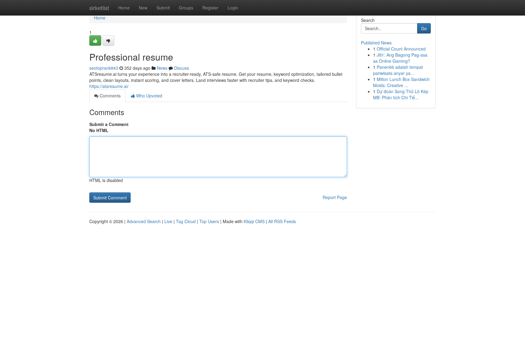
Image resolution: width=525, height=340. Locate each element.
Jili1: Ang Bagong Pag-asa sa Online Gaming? (400, 58)
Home (124, 8)
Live (168, 221)
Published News (376, 43)
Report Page (335, 197)
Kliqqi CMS (254, 221)
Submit (163, 8)
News (162, 68)
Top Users (209, 221)
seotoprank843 (103, 68)
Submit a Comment (109, 124)
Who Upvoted (148, 96)
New (143, 8)
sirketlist (99, 8)
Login (233, 8)
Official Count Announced (401, 49)
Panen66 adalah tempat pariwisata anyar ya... (398, 70)
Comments (109, 96)
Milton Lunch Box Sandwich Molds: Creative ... (401, 82)
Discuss (181, 68)
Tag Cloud (186, 221)
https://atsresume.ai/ (109, 86)
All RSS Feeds (282, 221)
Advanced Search (144, 221)
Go (424, 28)
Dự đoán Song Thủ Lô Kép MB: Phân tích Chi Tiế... (400, 94)
